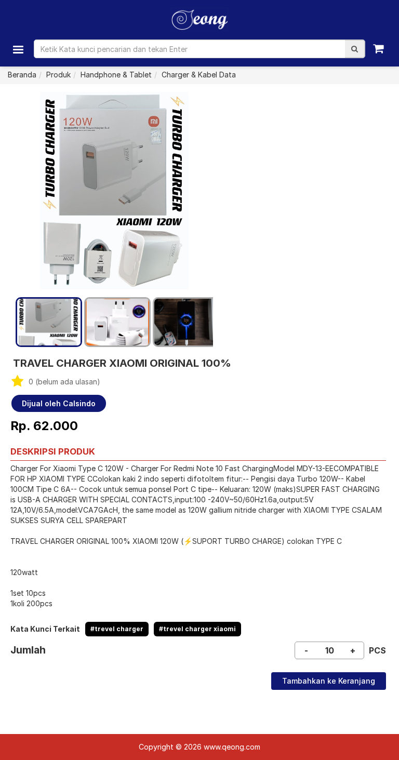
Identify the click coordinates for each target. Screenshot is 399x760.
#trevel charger (116, 629)
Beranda (22, 74)
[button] (354, 48)
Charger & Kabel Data (199, 74)
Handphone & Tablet (116, 74)
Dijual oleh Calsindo (59, 403)
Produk (58, 74)
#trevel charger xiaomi (197, 629)
